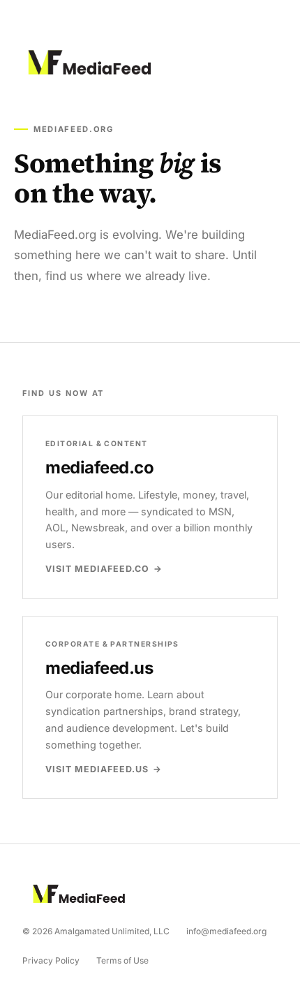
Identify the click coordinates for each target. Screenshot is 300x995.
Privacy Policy (51, 960)
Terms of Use (122, 960)
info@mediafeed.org (226, 931)
